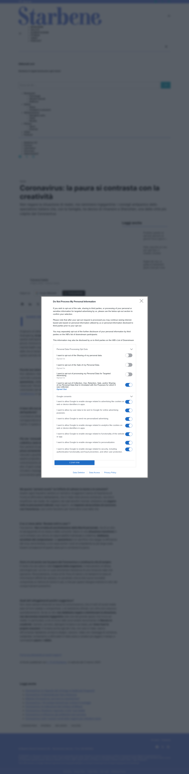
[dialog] (94, 387)
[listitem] (94, 349)
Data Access (94, 472)
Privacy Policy (110, 472)
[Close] (142, 301)
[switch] (128, 355)
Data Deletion (79, 472)
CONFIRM (74, 463)
